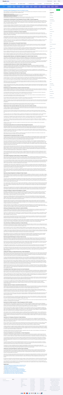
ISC (31, 6)
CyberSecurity (52, 31)
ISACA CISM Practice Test (54, 390)
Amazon (35, 6)
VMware (18, 6)
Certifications (52, 19)
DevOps (51, 89)
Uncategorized (52, 97)
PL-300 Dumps (42, 380)
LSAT (50, 64)
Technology (51, 83)
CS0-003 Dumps (42, 385)
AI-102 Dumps (32, 390)
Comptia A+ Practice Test (55, 381)
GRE (50, 58)
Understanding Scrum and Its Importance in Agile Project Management (14, 370)
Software (51, 95)
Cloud (51, 27)
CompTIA (51, 29)
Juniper (27, 6)
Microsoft (9, 6)
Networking (51, 91)
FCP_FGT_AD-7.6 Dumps (43, 390)
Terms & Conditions (24, 385)
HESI (50, 60)
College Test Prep (52, 48)
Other (56, 6)
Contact (22, 381)
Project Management (53, 44)
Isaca (48, 6)
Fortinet (44, 6)
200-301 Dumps (32, 381)
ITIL (39, 6)
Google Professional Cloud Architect (55, 389)
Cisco (14, 6)
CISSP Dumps (42, 389)
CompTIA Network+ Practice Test (55, 380)
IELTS (50, 62)
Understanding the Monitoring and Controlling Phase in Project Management (15, 371)
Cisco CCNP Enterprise (55, 385)
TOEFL (51, 79)
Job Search (51, 17)
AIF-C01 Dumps (32, 389)
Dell (52, 6)
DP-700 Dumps (32, 385)
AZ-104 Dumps (32, 380)
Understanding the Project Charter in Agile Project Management (13, 372)
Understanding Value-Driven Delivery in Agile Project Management (13, 373)
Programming (52, 93)
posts (50, 81)
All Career (51, 15)
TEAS (50, 77)
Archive (22, 380)
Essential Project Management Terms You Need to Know (16, 10)
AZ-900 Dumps (42, 381)
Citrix (23, 6)
